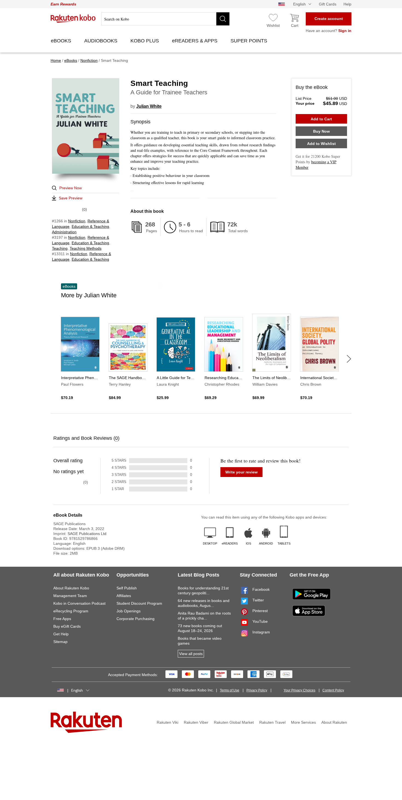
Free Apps (62, 618)
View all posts (191, 653)
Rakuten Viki (167, 722)
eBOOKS (61, 40)
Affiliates (123, 596)
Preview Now (70, 188)
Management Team (70, 596)
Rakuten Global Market (234, 722)
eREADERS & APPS (195, 40)
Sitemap (60, 641)
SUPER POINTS (250, 40)
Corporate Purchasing (135, 618)
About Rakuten (334, 722)
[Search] (222, 18)
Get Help (61, 634)
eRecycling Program (70, 611)
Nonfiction (76, 221)
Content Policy (333, 690)
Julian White (149, 106)
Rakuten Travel (272, 722)
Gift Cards (327, 4)
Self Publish (126, 588)
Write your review (241, 472)
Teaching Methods (85, 248)
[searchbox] (165, 18)
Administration (64, 232)
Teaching (60, 248)
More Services (303, 722)
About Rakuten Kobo (71, 588)
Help (347, 4)
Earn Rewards (63, 4)
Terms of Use (229, 690)
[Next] (348, 359)
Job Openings (128, 611)
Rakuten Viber (196, 722)
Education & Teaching (90, 226)
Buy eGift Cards (67, 626)
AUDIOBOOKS (101, 40)
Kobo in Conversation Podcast (79, 603)
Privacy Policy (256, 690)
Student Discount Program (139, 603)
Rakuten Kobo (73, 19)
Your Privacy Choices (299, 690)
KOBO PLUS (145, 40)
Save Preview (70, 198)
